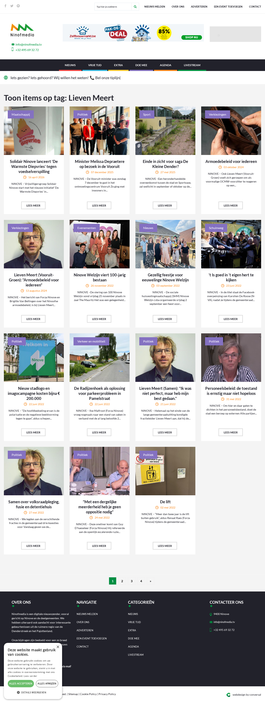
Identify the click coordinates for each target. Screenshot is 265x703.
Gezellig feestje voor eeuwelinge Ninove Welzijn (165, 277)
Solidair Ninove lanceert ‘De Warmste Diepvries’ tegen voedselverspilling (34, 166)
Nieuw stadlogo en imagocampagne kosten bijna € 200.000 (34, 393)
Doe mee (141, 65)
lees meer (33, 205)
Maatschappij (21, 114)
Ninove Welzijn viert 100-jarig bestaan (100, 277)
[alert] (33, 671)
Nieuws (70, 65)
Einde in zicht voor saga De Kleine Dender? (165, 164)
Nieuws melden (154, 6)
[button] (33, 692)
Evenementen (86, 228)
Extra (118, 65)
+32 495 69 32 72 (27, 50)
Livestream (192, 65)
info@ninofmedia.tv (29, 44)
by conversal (247, 694)
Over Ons (178, 6)
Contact (255, 6)
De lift (165, 501)
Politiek (82, 114)
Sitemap (73, 694)
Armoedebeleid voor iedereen (231, 161)
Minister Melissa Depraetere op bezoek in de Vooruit (100, 164)
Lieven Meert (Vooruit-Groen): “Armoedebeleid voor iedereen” (34, 279)
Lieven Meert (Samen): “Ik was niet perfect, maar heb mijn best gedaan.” (165, 393)
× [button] (57, 647)
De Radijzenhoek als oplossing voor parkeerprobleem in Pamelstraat (99, 393)
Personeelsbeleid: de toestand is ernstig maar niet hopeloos (231, 391)
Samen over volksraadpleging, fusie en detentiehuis (33, 504)
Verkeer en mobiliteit (91, 341)
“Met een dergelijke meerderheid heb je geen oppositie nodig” (99, 506)
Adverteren (199, 6)
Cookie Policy (88, 694)
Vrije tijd (94, 65)
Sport (147, 114)
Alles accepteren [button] (20, 683)
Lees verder (30, 676)
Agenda (165, 65)
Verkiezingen (217, 114)
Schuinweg (216, 228)
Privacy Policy (107, 694)
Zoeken (135, 6)
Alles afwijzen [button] (47, 683)
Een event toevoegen (228, 6)
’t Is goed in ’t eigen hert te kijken (231, 277)
